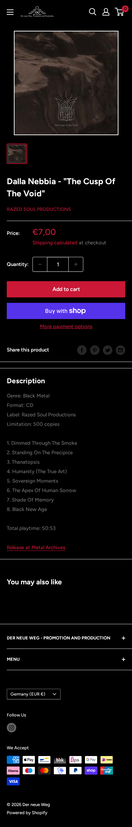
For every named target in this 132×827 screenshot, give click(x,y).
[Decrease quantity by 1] (40, 264)
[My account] (106, 12)
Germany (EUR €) (27, 694)
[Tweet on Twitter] (107, 350)
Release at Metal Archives (36, 547)
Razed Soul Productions (39, 209)
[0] (119, 12)
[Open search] (92, 12)
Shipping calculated (55, 243)
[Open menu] (10, 12)
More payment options (66, 326)
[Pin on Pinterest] (95, 350)
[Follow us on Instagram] (11, 727)
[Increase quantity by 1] (76, 264)
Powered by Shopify (27, 812)
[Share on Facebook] (82, 350)
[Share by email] (120, 350)
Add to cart (66, 289)
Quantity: (17, 264)
